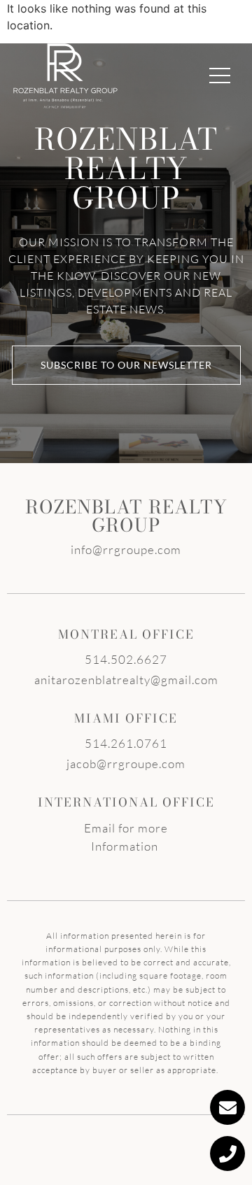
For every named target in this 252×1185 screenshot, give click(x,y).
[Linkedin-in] (77, 19)
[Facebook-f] (53, 19)
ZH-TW (176, 18)
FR (155, 19)
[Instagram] (101, 19)
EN (134, 19)
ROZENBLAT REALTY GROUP (126, 516)
